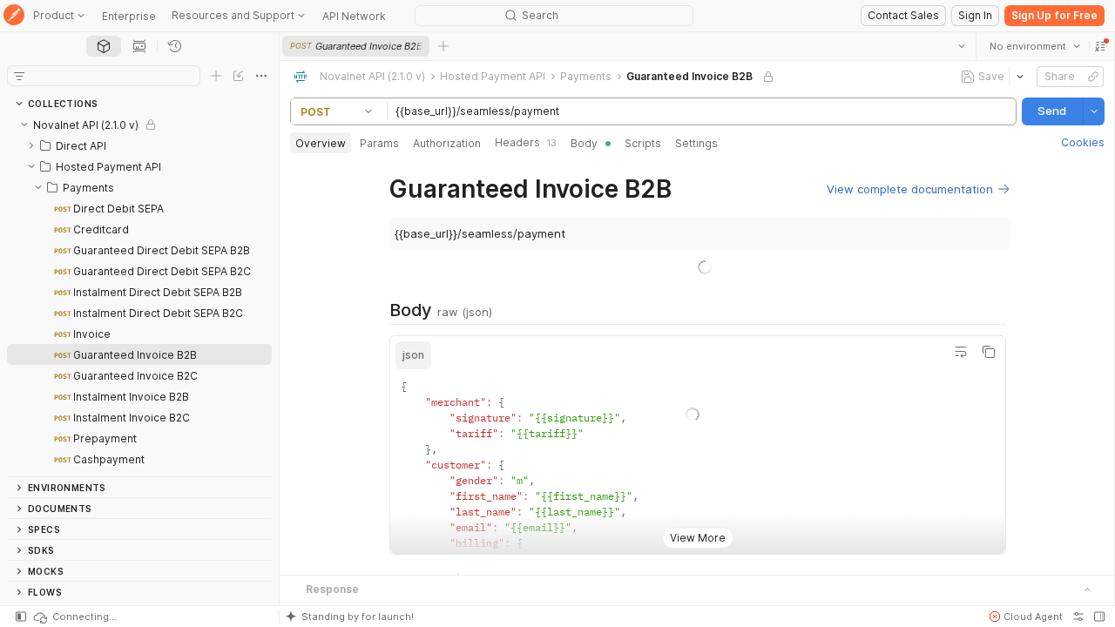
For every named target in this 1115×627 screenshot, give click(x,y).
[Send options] (1093, 111)
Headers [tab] (526, 142)
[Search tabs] (960, 46)
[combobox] (1034, 46)
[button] (1099, 46)
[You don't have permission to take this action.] (443, 46)
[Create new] (216, 75)
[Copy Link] (1092, 76)
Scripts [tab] (643, 143)
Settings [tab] (696, 143)
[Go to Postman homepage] (13, 16)
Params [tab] (379, 143)
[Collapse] (24, 124)
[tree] (139, 295)
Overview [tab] (320, 143)
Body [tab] (584, 143)
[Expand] (31, 145)
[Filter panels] (19, 75)
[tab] (103, 46)
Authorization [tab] (447, 143)
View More (697, 537)
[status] (74, 616)
